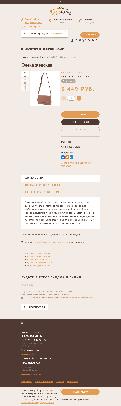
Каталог (35, 56)
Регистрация (36, 22)
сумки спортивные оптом (40, 262)
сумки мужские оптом (38, 256)
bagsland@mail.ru (28, 354)
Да (50, 33)
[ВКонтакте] (63, 157)
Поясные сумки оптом (38, 265)
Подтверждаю (80, 392)
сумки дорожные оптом (39, 259)
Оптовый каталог (55, 49)
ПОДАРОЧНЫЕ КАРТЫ (44, 382)
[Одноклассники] (67, 157)
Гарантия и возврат (43, 192)
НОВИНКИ (60, 382)
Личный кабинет (32, 19)
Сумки (45, 56)
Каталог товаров (32, 49)
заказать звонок (89, 34)
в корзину (80, 114)
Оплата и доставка (43, 185)
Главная (24, 56)
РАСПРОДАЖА (26, 382)
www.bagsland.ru (52, 390)
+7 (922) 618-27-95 (85, 40)
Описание (34, 178)
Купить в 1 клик (80, 122)
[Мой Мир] (71, 157)
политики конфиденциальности (80, 297)
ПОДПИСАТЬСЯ (37, 307)
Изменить (57, 33)
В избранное (80, 129)
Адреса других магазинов (31, 374)
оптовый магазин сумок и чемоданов (52, 242)
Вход (27, 22)
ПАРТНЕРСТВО (72, 382)
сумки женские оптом (38, 253)
